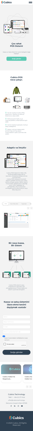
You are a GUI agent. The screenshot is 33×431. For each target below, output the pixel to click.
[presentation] (28, 208)
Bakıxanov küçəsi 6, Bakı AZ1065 (16, 403)
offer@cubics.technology (16, 400)
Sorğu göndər (16, 58)
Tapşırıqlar (24, 203)
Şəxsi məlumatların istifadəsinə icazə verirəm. (16, 339)
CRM (5, 203)
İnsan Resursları (14, 203)
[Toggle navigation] (30, 2)
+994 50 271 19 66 (19, 397)
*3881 (10, 397)
